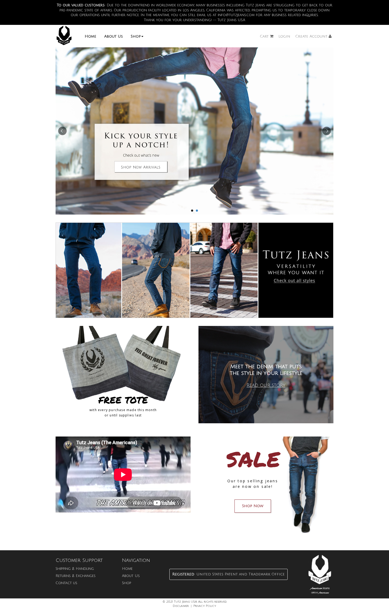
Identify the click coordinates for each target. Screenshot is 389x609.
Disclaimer (181, 606)
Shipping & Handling (75, 569)
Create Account (312, 36)
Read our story (266, 385)
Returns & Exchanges (76, 576)
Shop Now (252, 506)
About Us (113, 36)
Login (284, 36)
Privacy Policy (204, 606)
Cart (265, 36)
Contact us (66, 583)
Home (90, 36)
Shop (136, 36)
